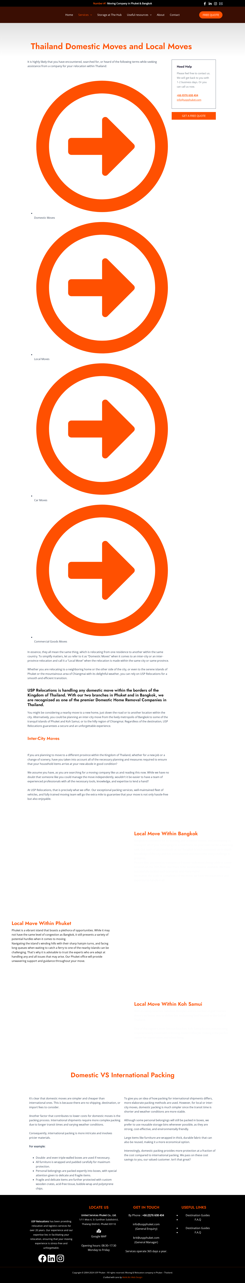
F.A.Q (198, 1219)
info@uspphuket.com (189, 99)
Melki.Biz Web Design (132, 1277)
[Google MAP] (99, 1231)
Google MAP (98, 1236)
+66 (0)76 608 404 (153, 1215)
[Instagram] (215, 3)
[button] (90, 15)
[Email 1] (220, 3)
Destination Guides (198, 1215)
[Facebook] (204, 3)
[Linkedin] (210, 3)
